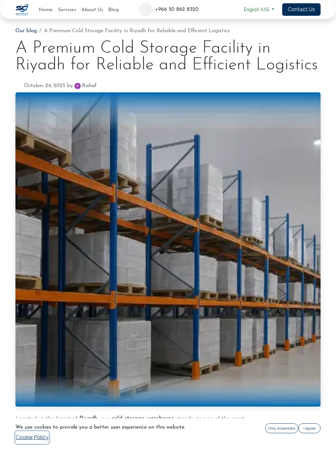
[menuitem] (45, 9)
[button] (146, 9)
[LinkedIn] (218, 9)
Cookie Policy (32, 437)
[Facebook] (206, 9)
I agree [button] (310, 428)
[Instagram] (230, 9)
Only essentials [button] (281, 428)
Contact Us (301, 9)
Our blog (26, 31)
